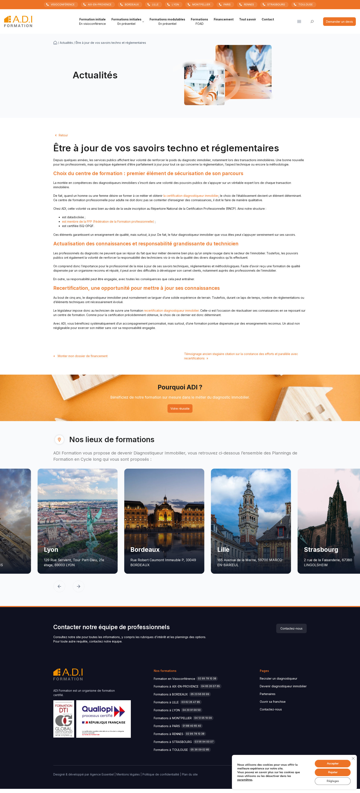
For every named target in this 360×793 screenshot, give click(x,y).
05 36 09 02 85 (200, 749)
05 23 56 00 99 (200, 694)
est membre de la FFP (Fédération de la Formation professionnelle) (108, 221)
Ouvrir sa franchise (273, 701)
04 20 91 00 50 (191, 709)
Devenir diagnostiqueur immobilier (283, 686)
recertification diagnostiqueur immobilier (171, 310)
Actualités (66, 42)
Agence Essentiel (102, 774)
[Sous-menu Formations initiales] (143, 21)
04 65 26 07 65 (210, 686)
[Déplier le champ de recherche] (312, 21)
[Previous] (59, 586)
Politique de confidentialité (160, 774)
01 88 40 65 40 (192, 725)
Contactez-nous (291, 628)
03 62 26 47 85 (190, 702)
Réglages (333, 781)
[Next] (78, 586)
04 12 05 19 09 (203, 717)
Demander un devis (339, 21)
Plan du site (190, 774)
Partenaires (267, 694)
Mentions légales (128, 774)
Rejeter (333, 772)
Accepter (333, 763)
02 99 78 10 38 (207, 678)
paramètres (244, 780)
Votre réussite (180, 408)
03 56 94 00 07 (204, 741)
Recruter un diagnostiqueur (278, 678)
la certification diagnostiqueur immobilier (190, 195)
